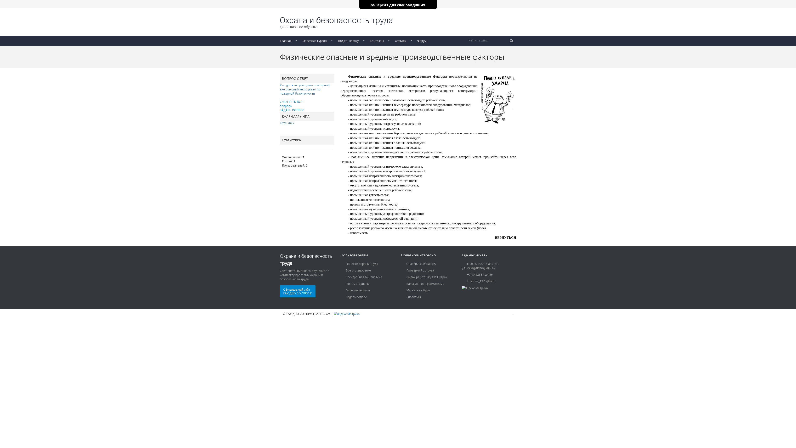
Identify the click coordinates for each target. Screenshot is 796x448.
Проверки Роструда (419, 270)
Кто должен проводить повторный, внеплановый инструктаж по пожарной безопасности (305, 89)
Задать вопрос (356, 297)
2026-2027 (287, 123)
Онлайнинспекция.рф (420, 264)
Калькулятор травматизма (424, 284)
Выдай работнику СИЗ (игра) (426, 277)
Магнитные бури (417, 290)
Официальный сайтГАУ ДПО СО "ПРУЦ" (297, 291)
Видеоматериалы (357, 290)
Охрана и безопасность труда (336, 22)
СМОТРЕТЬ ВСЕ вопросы (291, 104)
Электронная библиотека (363, 277)
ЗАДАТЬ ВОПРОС (292, 110)
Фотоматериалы (357, 284)
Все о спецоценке (358, 270)
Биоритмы (413, 297)
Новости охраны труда (361, 264)
